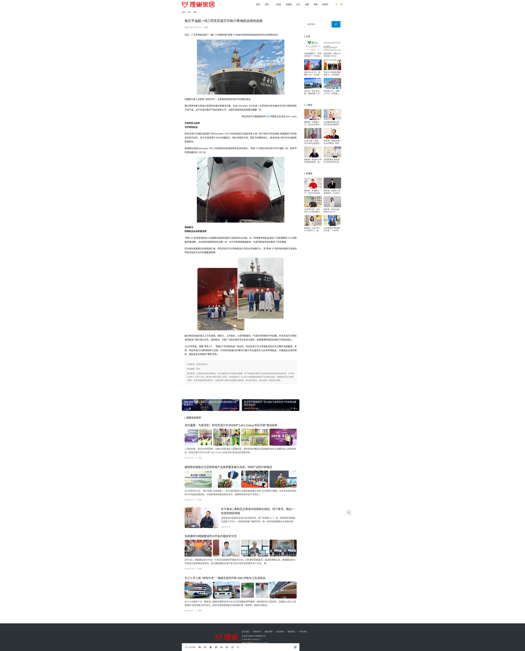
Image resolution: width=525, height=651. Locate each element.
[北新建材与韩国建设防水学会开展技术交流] (241, 548)
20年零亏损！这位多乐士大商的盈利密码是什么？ (312, 210)
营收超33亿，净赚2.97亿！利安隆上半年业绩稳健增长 (332, 92)
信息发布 (280, 631)
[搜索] (336, 24)
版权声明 (268, 631)
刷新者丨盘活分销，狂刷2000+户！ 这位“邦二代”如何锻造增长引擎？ (332, 210)
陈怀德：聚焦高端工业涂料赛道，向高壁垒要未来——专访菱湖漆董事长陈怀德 (332, 142)
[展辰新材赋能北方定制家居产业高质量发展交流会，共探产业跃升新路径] (241, 479)
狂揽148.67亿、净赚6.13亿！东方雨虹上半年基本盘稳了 (312, 73)
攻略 (315, 4)
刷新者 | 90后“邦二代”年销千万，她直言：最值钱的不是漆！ (312, 229)
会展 (307, 4)
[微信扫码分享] (199, 647)
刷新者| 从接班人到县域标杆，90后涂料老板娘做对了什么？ (332, 191)
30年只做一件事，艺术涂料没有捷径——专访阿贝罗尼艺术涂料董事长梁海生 (312, 142)
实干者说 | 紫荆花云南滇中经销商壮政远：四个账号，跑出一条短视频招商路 (257, 511)
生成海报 (191, 647)
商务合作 (257, 631)
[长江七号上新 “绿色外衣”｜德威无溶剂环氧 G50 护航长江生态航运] (241, 590)
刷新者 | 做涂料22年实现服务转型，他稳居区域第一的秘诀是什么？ (313, 160)
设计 (298, 4)
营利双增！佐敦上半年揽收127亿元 (332, 54)
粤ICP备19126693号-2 (252, 639)
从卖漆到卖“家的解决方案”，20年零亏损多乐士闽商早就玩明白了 (332, 229)
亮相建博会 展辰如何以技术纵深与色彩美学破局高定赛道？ (332, 160)
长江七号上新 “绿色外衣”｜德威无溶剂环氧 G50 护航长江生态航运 (225, 578)
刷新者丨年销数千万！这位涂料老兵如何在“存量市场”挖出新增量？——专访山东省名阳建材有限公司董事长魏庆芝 (312, 123)
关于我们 (245, 631)
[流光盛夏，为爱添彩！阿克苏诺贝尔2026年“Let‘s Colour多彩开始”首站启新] (241, 437)
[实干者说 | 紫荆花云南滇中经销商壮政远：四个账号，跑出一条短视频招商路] (201, 517)
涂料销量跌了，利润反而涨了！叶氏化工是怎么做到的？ (312, 54)
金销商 (289, 4)
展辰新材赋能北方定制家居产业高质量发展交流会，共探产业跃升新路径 (228, 467)
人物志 (278, 4)
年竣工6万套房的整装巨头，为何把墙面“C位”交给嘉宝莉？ (332, 73)
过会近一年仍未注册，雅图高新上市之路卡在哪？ (312, 92)
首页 (258, 4)
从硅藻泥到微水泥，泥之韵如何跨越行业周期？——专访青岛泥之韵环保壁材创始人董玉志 (332, 123)
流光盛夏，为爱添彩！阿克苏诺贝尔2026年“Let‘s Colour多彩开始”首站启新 (231, 425)
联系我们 (291, 631)
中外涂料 (303, 631)
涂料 (206, 27)
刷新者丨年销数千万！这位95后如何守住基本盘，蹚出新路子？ (312, 191)
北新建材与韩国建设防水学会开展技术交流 (211, 536)
